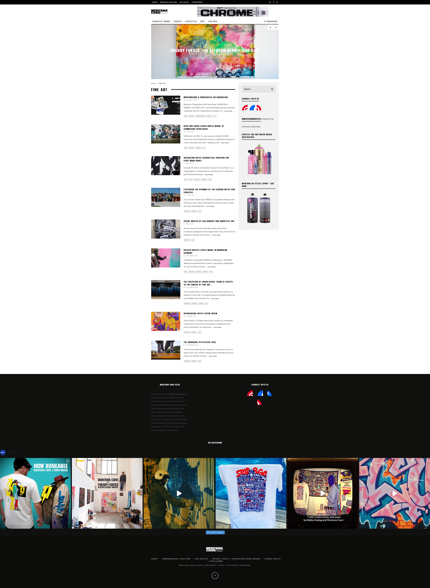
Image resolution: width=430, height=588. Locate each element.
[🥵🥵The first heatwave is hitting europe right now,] (322, 493)
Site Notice (184, 2)
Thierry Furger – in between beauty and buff (215, 50)
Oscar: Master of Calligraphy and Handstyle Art (209, 221)
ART (202, 21)
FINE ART (191, 116)
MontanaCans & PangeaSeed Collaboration (206, 97)
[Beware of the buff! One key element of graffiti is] (107, 493)
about (154, 559)
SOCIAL (209, 116)
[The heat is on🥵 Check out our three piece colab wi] (251, 493)
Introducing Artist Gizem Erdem (200, 313)
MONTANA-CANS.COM (168, 2)
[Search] (270, 2)
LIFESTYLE (191, 21)
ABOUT (155, 2)
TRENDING (271, 21)
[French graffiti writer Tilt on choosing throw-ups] (179, 493)
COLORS (212, 21)
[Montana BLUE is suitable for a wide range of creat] (394, 493)
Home (153, 83)
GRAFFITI (198, 271)
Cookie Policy (273, 559)
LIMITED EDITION (200, 116)
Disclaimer (216, 561)
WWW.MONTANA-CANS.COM (176, 559)
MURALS (198, 147)
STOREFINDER (197, 2)
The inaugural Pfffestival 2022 (200, 342)
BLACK (191, 179)
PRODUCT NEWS (161, 21)
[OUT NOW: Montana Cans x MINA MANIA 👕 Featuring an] (35, 493)
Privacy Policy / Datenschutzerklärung (236, 559)
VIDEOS (178, 21)
